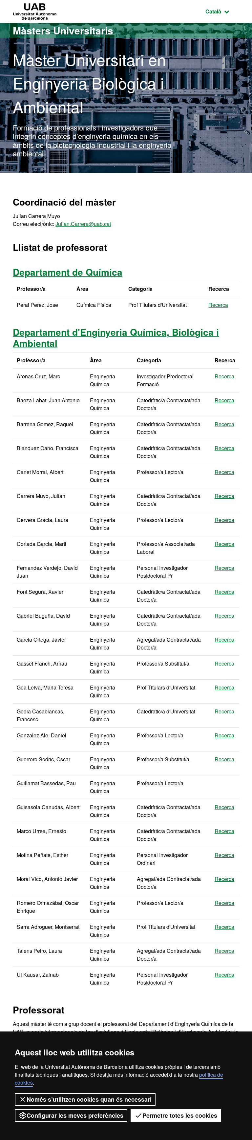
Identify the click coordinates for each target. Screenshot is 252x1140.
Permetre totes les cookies (179, 1115)
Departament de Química (67, 272)
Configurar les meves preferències (75, 1115)
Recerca (218, 305)
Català (222, 11)
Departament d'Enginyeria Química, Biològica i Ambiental (116, 337)
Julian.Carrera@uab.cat (83, 224)
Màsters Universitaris (63, 30)
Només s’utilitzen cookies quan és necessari (89, 1099)
